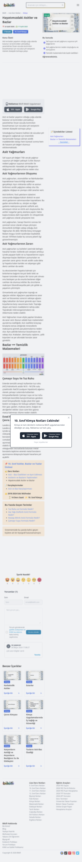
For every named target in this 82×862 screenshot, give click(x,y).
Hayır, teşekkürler (41, 442)
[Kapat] (68, 417)
